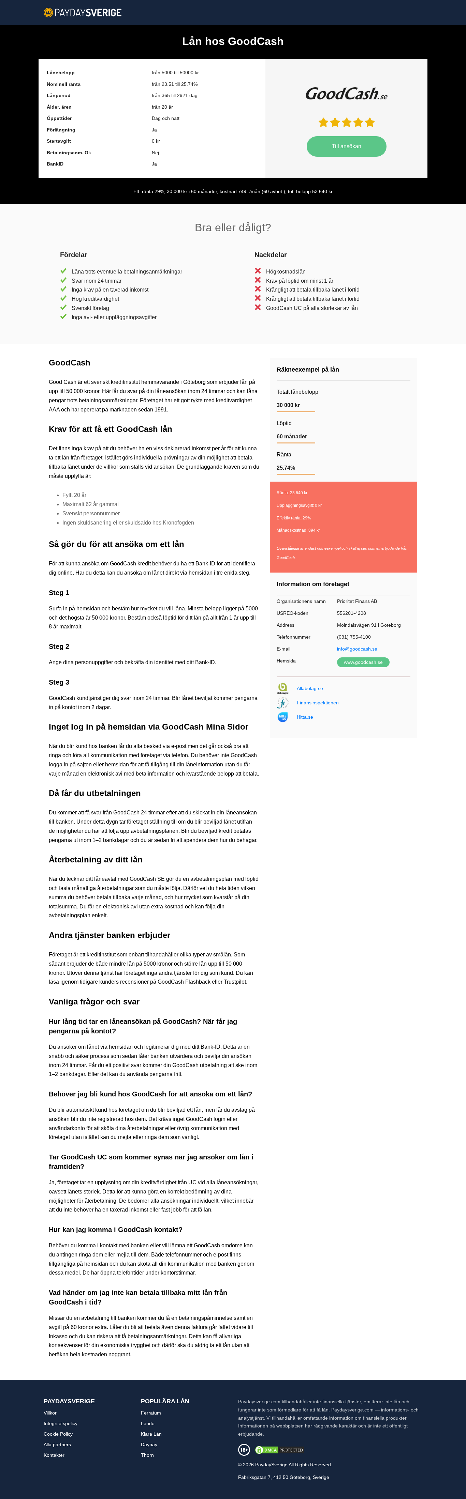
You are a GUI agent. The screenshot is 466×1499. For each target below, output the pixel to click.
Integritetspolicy (60, 1423)
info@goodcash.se (357, 649)
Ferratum (151, 1413)
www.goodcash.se (363, 662)
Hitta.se (305, 717)
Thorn (147, 1455)
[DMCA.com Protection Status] (279, 1449)
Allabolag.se (310, 688)
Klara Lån (151, 1434)
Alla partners (57, 1444)
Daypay (149, 1444)
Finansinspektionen (318, 702)
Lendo (148, 1423)
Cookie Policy (58, 1434)
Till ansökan (346, 146)
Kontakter (54, 1455)
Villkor (50, 1413)
